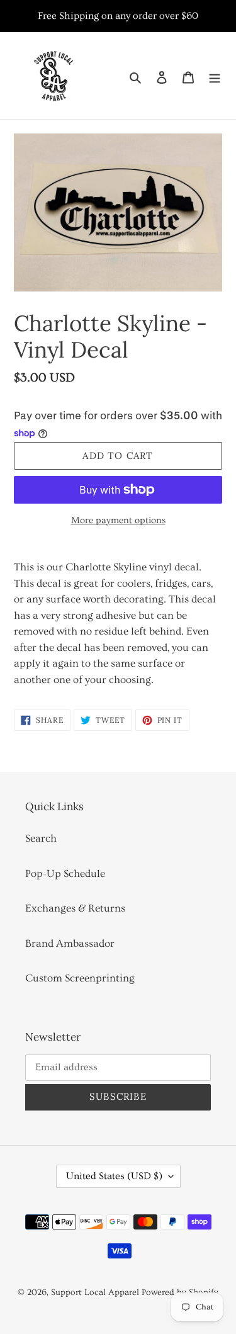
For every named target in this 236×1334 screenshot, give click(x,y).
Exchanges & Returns (75, 908)
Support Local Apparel (95, 1292)
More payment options (118, 520)
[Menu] (214, 76)
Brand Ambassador (70, 943)
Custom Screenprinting (80, 978)
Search (41, 838)
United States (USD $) (114, 1176)
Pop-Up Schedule (65, 873)
